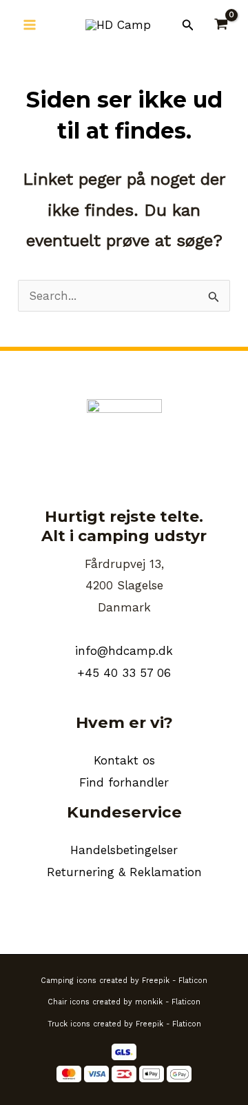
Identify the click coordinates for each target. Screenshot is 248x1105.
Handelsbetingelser (124, 850)
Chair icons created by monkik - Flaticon (124, 1001)
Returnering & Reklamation (124, 872)
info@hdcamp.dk (124, 651)
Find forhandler (124, 782)
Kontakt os (124, 760)
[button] (188, 25)
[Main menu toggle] (29, 25)
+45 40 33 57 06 (124, 673)
